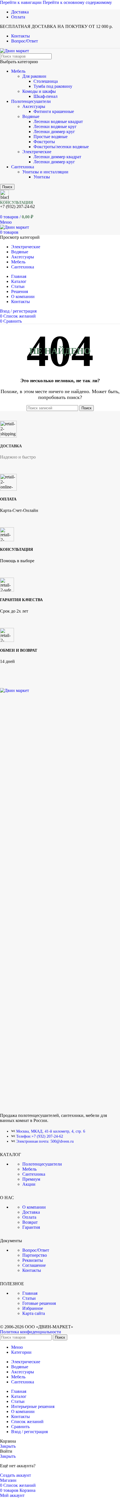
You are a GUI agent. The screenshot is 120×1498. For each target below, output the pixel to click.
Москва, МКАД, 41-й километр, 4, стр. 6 (50, 1131)
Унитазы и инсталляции (45, 171)
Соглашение (34, 1265)
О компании (34, 1207)
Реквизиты (32, 1260)
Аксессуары (33, 106)
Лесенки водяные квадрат (58, 121)
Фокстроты (44, 141)
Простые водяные (50, 136)
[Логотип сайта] (14, 50)
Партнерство (34, 1255)
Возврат (30, 1222)
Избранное (32, 1308)
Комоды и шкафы (39, 91)
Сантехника (22, 166)
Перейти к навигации (21, 2)
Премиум (31, 1179)
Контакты (31, 1270)
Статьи (29, 1298)
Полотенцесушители (31, 101)
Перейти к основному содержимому (77, 2)
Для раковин (34, 76)
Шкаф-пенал (45, 96)
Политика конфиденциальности (30, 1331)
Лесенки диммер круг (54, 131)
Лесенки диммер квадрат (57, 156)
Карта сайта (33, 1313)
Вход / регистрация (29, 1431)
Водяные (30, 116)
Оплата (29, 1217)
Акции (28, 1184)
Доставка (31, 1212)
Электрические (36, 151)
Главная (29, 1293)
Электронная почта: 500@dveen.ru (45, 1141)
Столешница (45, 81)
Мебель (18, 71)
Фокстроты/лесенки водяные (61, 146)
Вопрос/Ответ (35, 1250)
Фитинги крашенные (53, 111)
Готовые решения (39, 1303)
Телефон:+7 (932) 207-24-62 (39, 1136)
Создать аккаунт (15, 1475)
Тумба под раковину (52, 86)
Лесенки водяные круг (55, 126)
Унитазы (41, 176)
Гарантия (31, 1227)
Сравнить (20, 1426)
